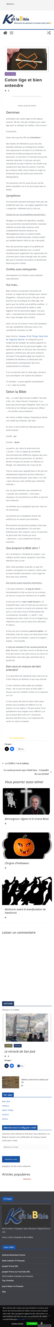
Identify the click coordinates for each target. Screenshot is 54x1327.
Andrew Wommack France (13, 1255)
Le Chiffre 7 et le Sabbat (17, 763)
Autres (5, 1119)
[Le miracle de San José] (27, 1028)
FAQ (4, 1291)
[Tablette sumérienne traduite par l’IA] (10, 1082)
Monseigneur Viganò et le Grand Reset (27, 819)
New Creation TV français (13, 1260)
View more (22, 1319)
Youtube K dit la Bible (23, 1237)
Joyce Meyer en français (12, 1286)
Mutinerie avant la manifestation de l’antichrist (25, 911)
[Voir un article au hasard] (49, 33)
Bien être (6, 1101)
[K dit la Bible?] (5, 33)
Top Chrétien (8, 1280)
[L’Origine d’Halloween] (27, 834)
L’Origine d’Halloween (17, 863)
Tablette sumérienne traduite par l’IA (34, 1081)
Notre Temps (10, 74)
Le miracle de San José (19, 1051)
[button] (27, 738)
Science (5, 1114)
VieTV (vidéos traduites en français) (17, 1276)
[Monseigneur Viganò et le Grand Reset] (27, 790)
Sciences (8, 1046)
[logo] (26, 1205)
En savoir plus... (18, 737)
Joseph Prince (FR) (10, 1266)
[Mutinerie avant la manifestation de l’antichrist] (27, 878)
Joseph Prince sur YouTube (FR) (16, 1271)
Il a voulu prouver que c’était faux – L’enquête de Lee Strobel (26, 772)
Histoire (18, 1046)
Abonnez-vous (11, 1159)
